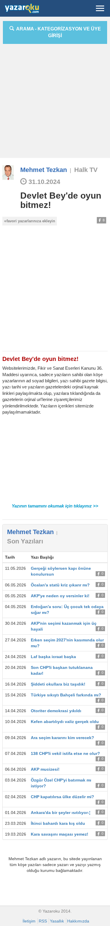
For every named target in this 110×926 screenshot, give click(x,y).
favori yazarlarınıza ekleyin (30, 221)
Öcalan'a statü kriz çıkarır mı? (60, 585)
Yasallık (57, 921)
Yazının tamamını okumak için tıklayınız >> (55, 505)
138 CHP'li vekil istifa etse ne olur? (65, 753)
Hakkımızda (78, 921)
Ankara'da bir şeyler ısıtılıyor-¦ (60, 812)
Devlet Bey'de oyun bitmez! (60, 200)
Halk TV (86, 169)
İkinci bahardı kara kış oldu (58, 823)
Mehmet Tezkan (43, 169)
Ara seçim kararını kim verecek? (62, 737)
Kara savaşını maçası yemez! (59, 834)
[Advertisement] (55, 103)
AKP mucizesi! (45, 769)
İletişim (29, 921)
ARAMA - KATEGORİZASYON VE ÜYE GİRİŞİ (57, 32)
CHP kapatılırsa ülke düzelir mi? (62, 796)
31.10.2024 (43, 181)
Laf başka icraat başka (53, 656)
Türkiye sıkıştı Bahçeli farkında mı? (66, 695)
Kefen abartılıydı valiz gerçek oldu (65, 721)
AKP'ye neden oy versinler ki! (60, 595)
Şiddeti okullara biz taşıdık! (58, 684)
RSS (43, 921)
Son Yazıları (25, 541)
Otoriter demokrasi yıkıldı (56, 710)
